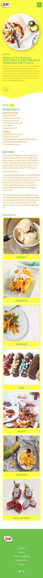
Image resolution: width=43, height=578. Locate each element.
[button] (39, 4)
